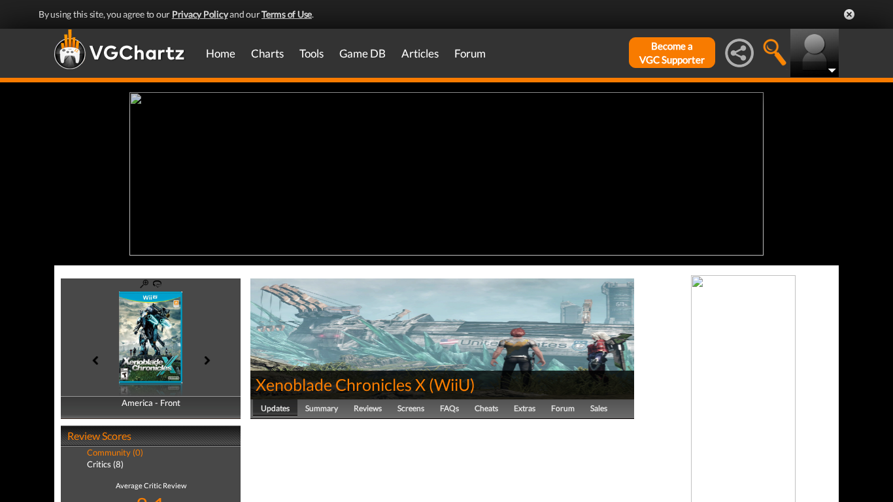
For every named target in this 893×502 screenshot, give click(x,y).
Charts (267, 53)
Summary (321, 408)
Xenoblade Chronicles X (341, 384)
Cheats (486, 408)
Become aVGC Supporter (672, 52)
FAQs (449, 408)
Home (220, 53)
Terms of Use (286, 14)
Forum (470, 53)
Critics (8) (105, 464)
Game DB (362, 53)
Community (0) (115, 452)
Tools (311, 53)
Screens (410, 408)
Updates (275, 408)
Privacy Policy (200, 14)
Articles (420, 53)
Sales (598, 408)
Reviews (368, 408)
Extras (524, 408)
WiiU (452, 384)
